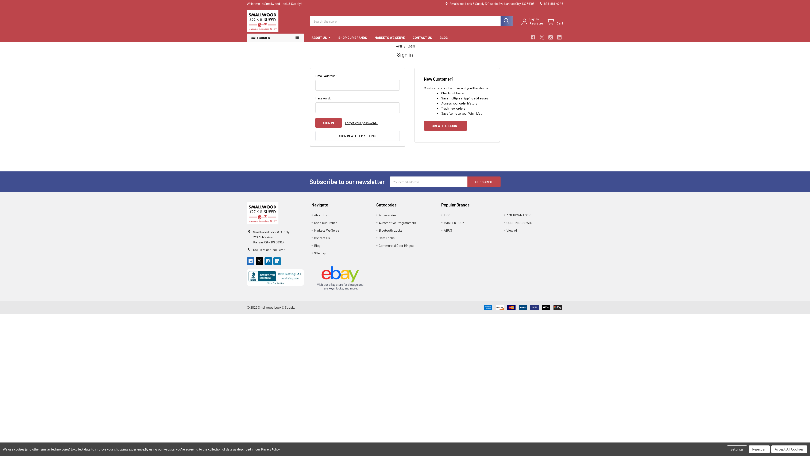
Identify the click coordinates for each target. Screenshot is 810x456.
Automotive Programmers (397, 223)
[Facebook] (533, 37)
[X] (541, 37)
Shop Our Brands (352, 37)
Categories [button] (260, 38)
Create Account (445, 126)
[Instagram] (550, 37)
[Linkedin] (559, 37)
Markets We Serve (390, 37)
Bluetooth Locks (390, 230)
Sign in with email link (357, 136)
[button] (275, 277)
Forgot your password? (361, 123)
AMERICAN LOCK (518, 215)
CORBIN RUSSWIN (519, 223)
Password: (323, 98)
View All (511, 230)
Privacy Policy (270, 449)
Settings (737, 449)
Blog (444, 37)
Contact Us (422, 37)
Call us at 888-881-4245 (269, 250)
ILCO (447, 215)
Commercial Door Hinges (396, 245)
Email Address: (326, 76)
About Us (319, 37)
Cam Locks (387, 238)
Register (536, 23)
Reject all (759, 449)
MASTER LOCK (454, 223)
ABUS (448, 230)
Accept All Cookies (789, 449)
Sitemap (320, 253)
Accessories (388, 215)
